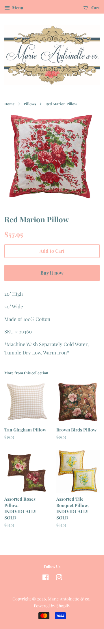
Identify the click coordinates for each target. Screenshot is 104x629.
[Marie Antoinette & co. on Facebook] (45, 578)
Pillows (30, 103)
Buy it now (52, 273)
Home (9, 103)
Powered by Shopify (52, 606)
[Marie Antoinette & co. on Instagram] (59, 578)
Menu (17, 7)
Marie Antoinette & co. (69, 599)
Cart (95, 7)
